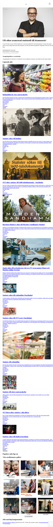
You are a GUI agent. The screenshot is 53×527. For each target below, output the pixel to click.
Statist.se (13, 522)
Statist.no (9, 522)
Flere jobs (5, 450)
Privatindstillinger (6, 523)
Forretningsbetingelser (44, 522)
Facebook (5, 522)
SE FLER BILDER (28, 516)
